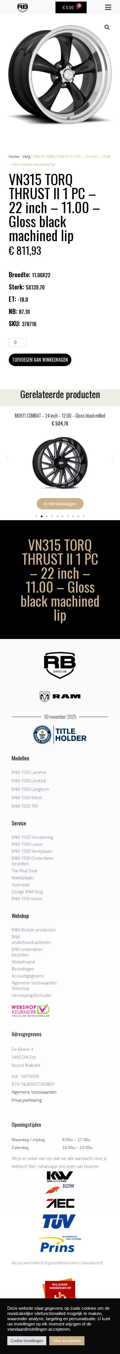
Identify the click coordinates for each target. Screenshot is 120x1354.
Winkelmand (23, 962)
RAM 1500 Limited (28, 780)
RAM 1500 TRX (25, 806)
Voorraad (20, 884)
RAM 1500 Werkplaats (32, 851)
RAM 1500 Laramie (29, 772)
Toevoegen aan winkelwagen (40, 359)
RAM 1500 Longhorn (30, 789)
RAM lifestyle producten (34, 930)
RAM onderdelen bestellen (27, 952)
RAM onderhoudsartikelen (31, 939)
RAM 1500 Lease (27, 844)
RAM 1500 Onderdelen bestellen (33, 860)
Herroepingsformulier (32, 995)
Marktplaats (23, 877)
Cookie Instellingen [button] (27, 1341)
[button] (107, 27)
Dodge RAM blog (27, 891)
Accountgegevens (28, 976)
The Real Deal (24, 870)
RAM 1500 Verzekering (32, 837)
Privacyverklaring (27, 1100)
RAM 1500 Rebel (27, 797)
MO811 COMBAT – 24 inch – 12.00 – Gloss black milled (60, 415)
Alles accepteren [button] (67, 1341)
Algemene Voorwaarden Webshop (34, 985)
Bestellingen (23, 969)
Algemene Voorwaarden (34, 1092)
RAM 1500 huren (27, 898)
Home (14, 156)
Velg (26, 156)
